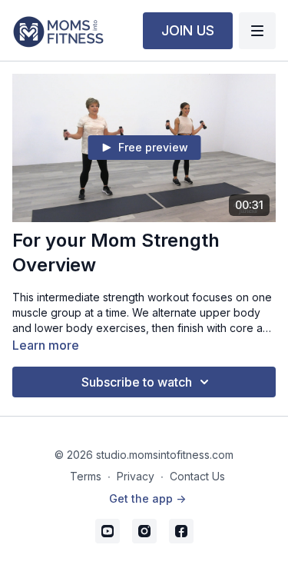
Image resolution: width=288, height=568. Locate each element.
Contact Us (197, 476)
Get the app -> (147, 498)
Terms (85, 476)
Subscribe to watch (136, 382)
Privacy (135, 476)
